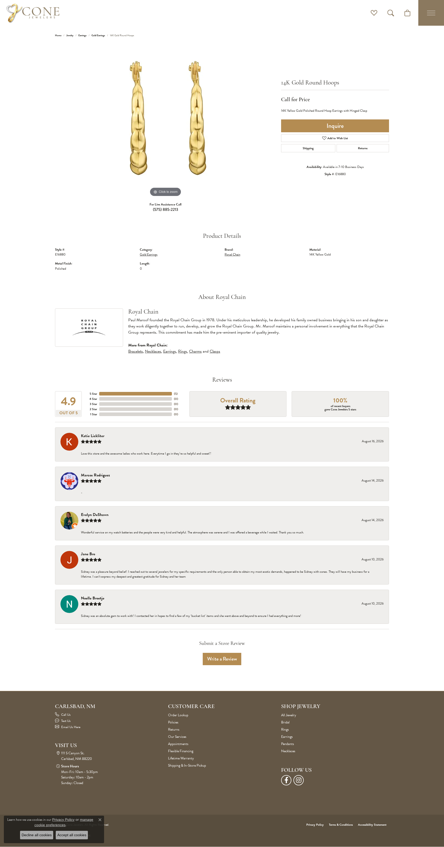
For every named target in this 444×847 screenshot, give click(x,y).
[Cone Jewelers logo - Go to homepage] (33, 13)
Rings (182, 351)
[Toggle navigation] (431, 13)
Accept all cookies (71, 835)
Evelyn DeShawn (94, 515)
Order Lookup (178, 715)
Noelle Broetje (92, 598)
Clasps (215, 351)
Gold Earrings (98, 35)
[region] (165, 121)
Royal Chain (232, 254)
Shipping (308, 148)
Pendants (287, 744)
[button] (374, 13)
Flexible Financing (180, 751)
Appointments (178, 744)
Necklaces (153, 351)
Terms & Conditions (341, 824)
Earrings (82, 35)
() (176, 393)
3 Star (93, 404)
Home (58, 35)
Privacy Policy (315, 824)
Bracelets (135, 351)
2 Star (93, 409)
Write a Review (222, 659)
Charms (195, 351)
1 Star (93, 414)
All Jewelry (288, 715)
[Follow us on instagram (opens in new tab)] (298, 780)
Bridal (285, 722)
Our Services (177, 736)
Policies (173, 722)
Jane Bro (88, 554)
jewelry (69, 35)
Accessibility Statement (372, 824)
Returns (362, 148)
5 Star (93, 393)
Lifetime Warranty (181, 758)
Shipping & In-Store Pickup (187, 765)
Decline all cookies (37, 835)
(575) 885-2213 (165, 209)
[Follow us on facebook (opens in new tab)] (286, 780)
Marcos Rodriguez (95, 475)
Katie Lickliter (92, 436)
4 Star (93, 399)
